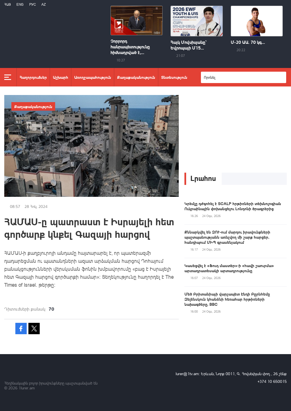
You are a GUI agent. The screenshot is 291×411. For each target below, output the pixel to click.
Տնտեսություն (174, 77)
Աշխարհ (60, 77)
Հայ (7, 4)
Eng (20, 4)
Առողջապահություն (92, 77)
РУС (32, 4)
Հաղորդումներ (33, 77)
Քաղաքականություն (136, 77)
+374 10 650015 (272, 381)
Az (43, 4)
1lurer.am (26, 387)
